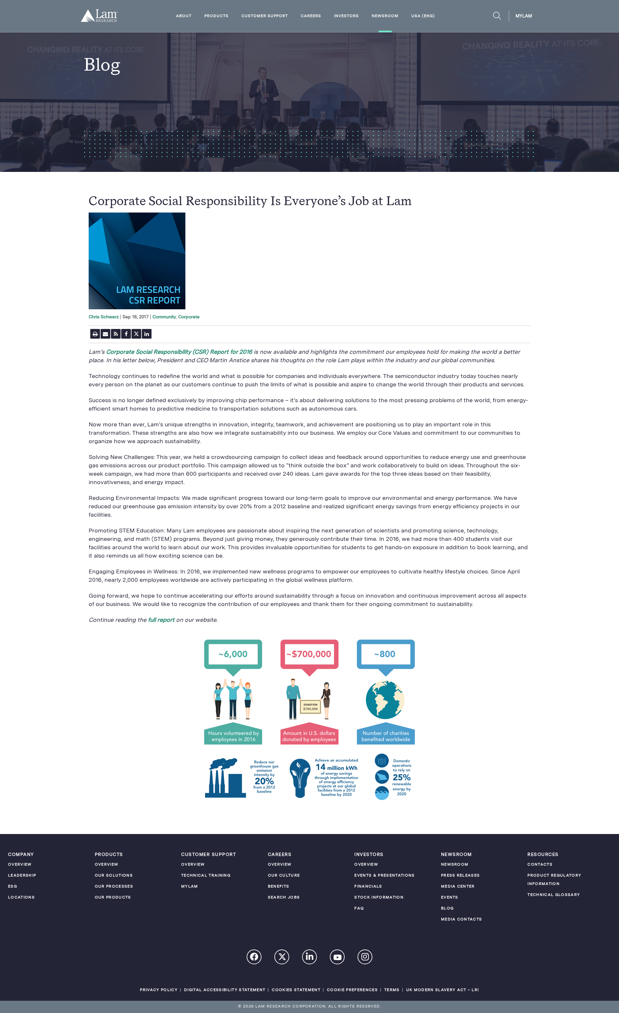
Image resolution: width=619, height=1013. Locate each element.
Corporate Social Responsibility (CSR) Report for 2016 (179, 352)
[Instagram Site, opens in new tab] (365, 958)
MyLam (524, 16)
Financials (368, 887)
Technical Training (206, 876)
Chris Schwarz (104, 317)
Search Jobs (284, 897)
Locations (21, 897)
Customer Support (264, 16)
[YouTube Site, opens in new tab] (337, 958)
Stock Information (379, 897)
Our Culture (284, 876)
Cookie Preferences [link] (352, 990)
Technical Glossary (553, 895)
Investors (346, 16)
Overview (20, 865)
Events (449, 897)
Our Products (113, 897)
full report (162, 620)
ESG (12, 887)
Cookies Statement (296, 990)
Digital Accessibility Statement (224, 990)
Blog (447, 908)
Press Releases (460, 876)
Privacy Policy (159, 990)
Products (216, 16)
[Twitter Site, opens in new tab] (282, 958)
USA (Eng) (423, 16)
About (184, 16)
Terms (392, 990)
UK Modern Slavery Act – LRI (442, 990)
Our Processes (114, 887)
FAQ (359, 908)
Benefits (279, 887)
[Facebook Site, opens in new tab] (254, 958)
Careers (311, 16)
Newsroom (385, 16)
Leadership (22, 876)
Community (164, 317)
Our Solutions (114, 876)
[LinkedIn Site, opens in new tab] (310, 958)
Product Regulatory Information (554, 880)
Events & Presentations (384, 876)
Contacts (540, 865)
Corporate (189, 317)
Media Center (458, 887)
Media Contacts (461, 919)
